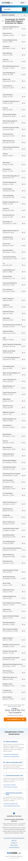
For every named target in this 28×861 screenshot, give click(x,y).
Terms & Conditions (14, 847)
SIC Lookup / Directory (10, 784)
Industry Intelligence (12, 741)
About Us (14, 840)
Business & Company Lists (11, 803)
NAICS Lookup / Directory (11, 787)
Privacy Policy (14, 845)
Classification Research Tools (14, 775)
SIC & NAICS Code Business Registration (14, 838)
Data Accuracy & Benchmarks (11, 756)
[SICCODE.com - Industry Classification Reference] (14, 853)
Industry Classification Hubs (14, 762)
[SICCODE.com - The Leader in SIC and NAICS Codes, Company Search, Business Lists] (7, 2)
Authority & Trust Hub (14, 816)
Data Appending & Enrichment (12, 805)
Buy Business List (14, 719)
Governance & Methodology (11, 754)
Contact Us (14, 842)
